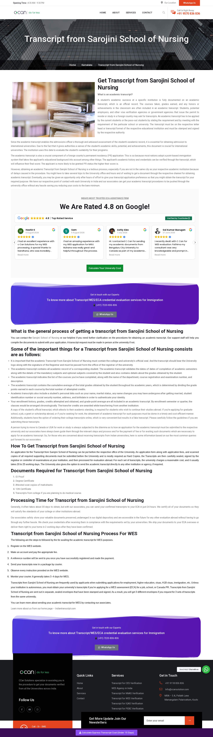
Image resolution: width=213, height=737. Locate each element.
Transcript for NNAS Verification (128, 693)
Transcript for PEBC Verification (127, 708)
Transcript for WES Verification (127, 698)
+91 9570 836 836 (188, 13)
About (116, 12)
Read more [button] (23, 255)
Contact (147, 12)
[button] (106, 733)
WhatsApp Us (189, 3)
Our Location (170, 3)
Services (131, 12)
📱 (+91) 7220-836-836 (105, 305)
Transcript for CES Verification (127, 683)
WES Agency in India (122, 688)
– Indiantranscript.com (64, 608)
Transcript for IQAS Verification (127, 703)
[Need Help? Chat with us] (206, 669)
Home (103, 12)
